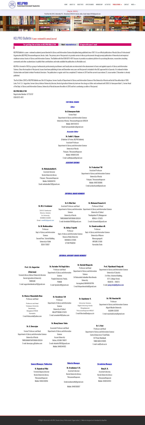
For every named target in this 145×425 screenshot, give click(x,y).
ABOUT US (72, 4)
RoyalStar (104, 420)
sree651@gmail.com (47, 220)
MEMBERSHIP (99, 4)
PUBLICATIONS (116, 4)
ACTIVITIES (108, 4)
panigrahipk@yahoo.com (116, 285)
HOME (65, 4)
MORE (132, 4)
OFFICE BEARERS (90, 4)
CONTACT (126, 4)
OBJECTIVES (80, 4)
